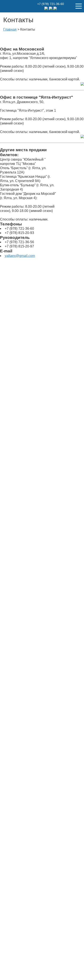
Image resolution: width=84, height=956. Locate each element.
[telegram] (46, 8)
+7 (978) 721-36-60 (50, 4)
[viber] (55, 8)
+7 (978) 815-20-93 (19, 233)
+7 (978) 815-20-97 (19, 246)
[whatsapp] (51, 8)
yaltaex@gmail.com (20, 255)
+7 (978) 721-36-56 (19, 242)
